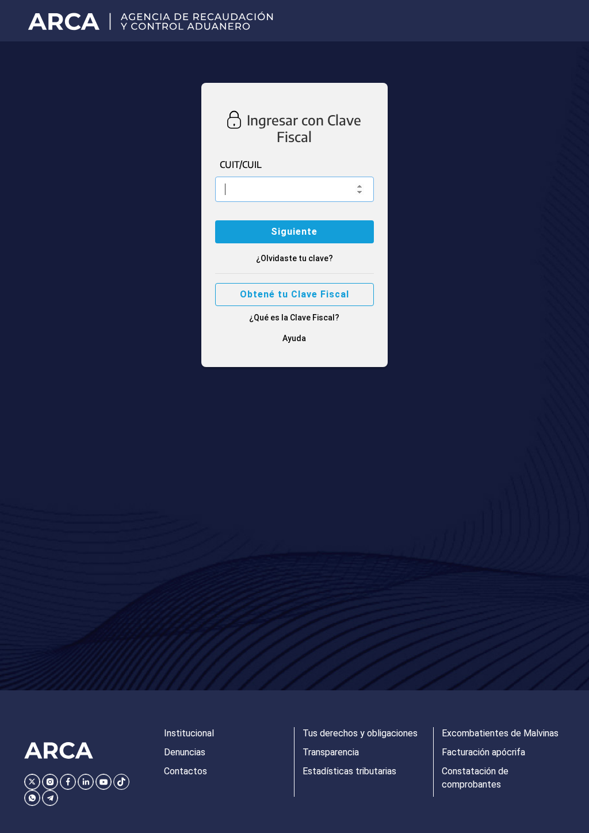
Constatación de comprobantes (475, 778)
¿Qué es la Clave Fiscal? (294, 317)
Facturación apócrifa (483, 752)
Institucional (189, 733)
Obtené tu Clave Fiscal (294, 294)
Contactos (185, 771)
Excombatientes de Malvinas (500, 733)
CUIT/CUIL (241, 164)
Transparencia (331, 752)
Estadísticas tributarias (349, 771)
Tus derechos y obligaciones (360, 733)
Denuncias (184, 752)
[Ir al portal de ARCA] (154, 20)
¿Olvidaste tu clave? (294, 258)
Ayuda (294, 338)
